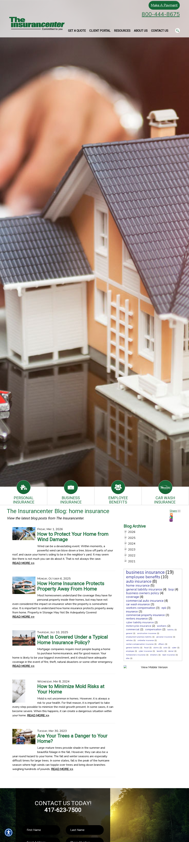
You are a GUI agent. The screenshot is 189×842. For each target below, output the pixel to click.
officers (161, 644)
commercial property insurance (145, 615)
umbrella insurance (146, 640)
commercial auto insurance (145, 601)
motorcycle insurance (138, 626)
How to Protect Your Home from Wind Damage (73, 536)
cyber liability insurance (140, 622)
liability (170, 629)
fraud (146, 647)
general (129, 633)
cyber (174, 647)
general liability (132, 647)
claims (156, 647)
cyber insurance (145, 651)
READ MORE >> (23, 563)
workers (161, 626)
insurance (132, 612)
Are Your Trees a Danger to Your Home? (72, 738)
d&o (127, 658)
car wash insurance (138, 604)
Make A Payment (164, 5)
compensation (153, 629)
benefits (160, 651)
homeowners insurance (135, 655)
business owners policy (142, 593)
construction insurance (146, 633)
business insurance (145, 572)
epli (163, 608)
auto (165, 647)
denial (170, 651)
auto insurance (139, 581)
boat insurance (168, 655)
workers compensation (140, 608)
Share (173, 511)
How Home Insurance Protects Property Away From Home (70, 586)
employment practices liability (139, 637)
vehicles (129, 640)
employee (130, 651)
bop (171, 589)
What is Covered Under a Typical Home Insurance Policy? (72, 639)
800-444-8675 (161, 14)
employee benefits (143, 577)
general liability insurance (144, 589)
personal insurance (164, 637)
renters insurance (137, 619)
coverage (132, 597)
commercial (132, 629)
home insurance (138, 585)
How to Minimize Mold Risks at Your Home (70, 689)
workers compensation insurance (140, 644)
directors (154, 655)
